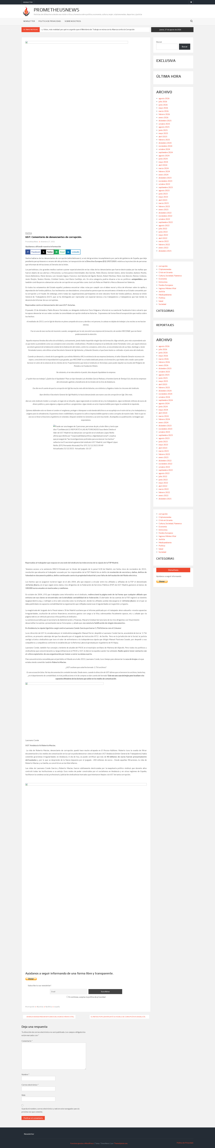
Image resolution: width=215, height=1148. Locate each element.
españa (57, 1007)
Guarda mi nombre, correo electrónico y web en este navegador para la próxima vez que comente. (50, 1110)
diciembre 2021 (165, 251)
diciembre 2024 (165, 143)
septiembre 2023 (166, 187)
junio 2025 (163, 130)
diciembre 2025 (165, 120)
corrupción (163, 266)
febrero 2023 (164, 206)
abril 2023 (163, 200)
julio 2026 (163, 101)
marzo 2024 (164, 168)
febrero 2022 (164, 244)
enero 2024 (163, 174)
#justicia (40, 1007)
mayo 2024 (163, 162)
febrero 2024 (164, 171)
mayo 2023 (163, 197)
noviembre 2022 (165, 216)
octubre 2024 (164, 149)
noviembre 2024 (165, 146)
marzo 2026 (164, 111)
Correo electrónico (30, 1085)
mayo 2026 (163, 108)
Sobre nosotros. (73, 21)
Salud (161, 301)
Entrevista (163, 282)
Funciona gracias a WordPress (82, 1143)
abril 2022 (163, 238)
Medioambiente (165, 295)
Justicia (162, 291)
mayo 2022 (163, 235)
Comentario (27, 1041)
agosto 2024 (164, 155)
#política (48, 1007)
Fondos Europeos (166, 285)
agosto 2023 (164, 190)
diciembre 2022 (165, 213)
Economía (163, 279)
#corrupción (30, 1007)
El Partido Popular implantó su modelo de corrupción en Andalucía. (118, 1017)
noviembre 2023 (165, 181)
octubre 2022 (164, 219)
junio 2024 (163, 159)
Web (23, 1095)
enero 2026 (163, 117)
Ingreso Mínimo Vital (167, 288)
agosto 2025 (164, 127)
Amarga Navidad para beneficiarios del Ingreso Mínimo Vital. (50, 1017)
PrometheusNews (56, 10)
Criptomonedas (165, 269)
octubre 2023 (164, 184)
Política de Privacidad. (49, 21)
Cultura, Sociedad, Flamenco (170, 275)
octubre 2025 (164, 124)
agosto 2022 (164, 225)
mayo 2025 (163, 133)
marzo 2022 (164, 241)
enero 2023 (163, 209)
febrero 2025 (164, 139)
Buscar (159, 42)
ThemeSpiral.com (120, 1143)
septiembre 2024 (166, 152)
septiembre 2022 (166, 222)
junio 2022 (163, 232)
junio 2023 (163, 194)
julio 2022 (163, 228)
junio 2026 (163, 105)
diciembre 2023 (165, 178)
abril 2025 (163, 136)
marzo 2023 (164, 203)
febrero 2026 (164, 114)
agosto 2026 (164, 98)
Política (28, 233)
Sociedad (162, 304)
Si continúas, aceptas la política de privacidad (87, 997)
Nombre (25, 1074)
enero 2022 (163, 247)
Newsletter (27, 2)
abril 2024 (163, 165)
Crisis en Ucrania (165, 272)
